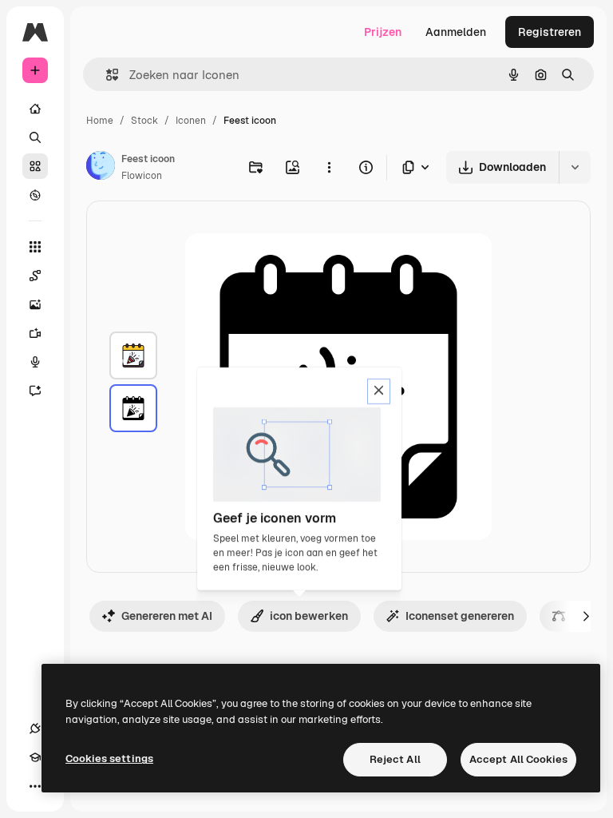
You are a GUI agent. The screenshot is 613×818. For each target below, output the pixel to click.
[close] (379, 391)
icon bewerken (309, 616)
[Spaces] (35, 275)
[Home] (35, 108)
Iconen (191, 120)
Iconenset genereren (459, 616)
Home (99, 120)
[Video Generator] (35, 333)
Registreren (549, 32)
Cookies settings (109, 758)
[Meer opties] (329, 167)
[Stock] (35, 166)
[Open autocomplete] (106, 75)
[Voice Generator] (35, 362)
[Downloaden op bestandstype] (416, 167)
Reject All (395, 759)
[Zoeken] (35, 137)
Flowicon (141, 175)
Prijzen (382, 32)
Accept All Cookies (518, 759)
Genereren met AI (166, 616)
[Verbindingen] (35, 728)
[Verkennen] (35, 195)
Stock (144, 120)
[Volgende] (585, 616)
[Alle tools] (35, 247)
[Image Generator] (35, 304)
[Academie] (35, 757)
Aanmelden (455, 32)
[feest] (133, 355)
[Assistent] (35, 390)
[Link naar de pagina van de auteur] (100, 168)
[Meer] (35, 786)
